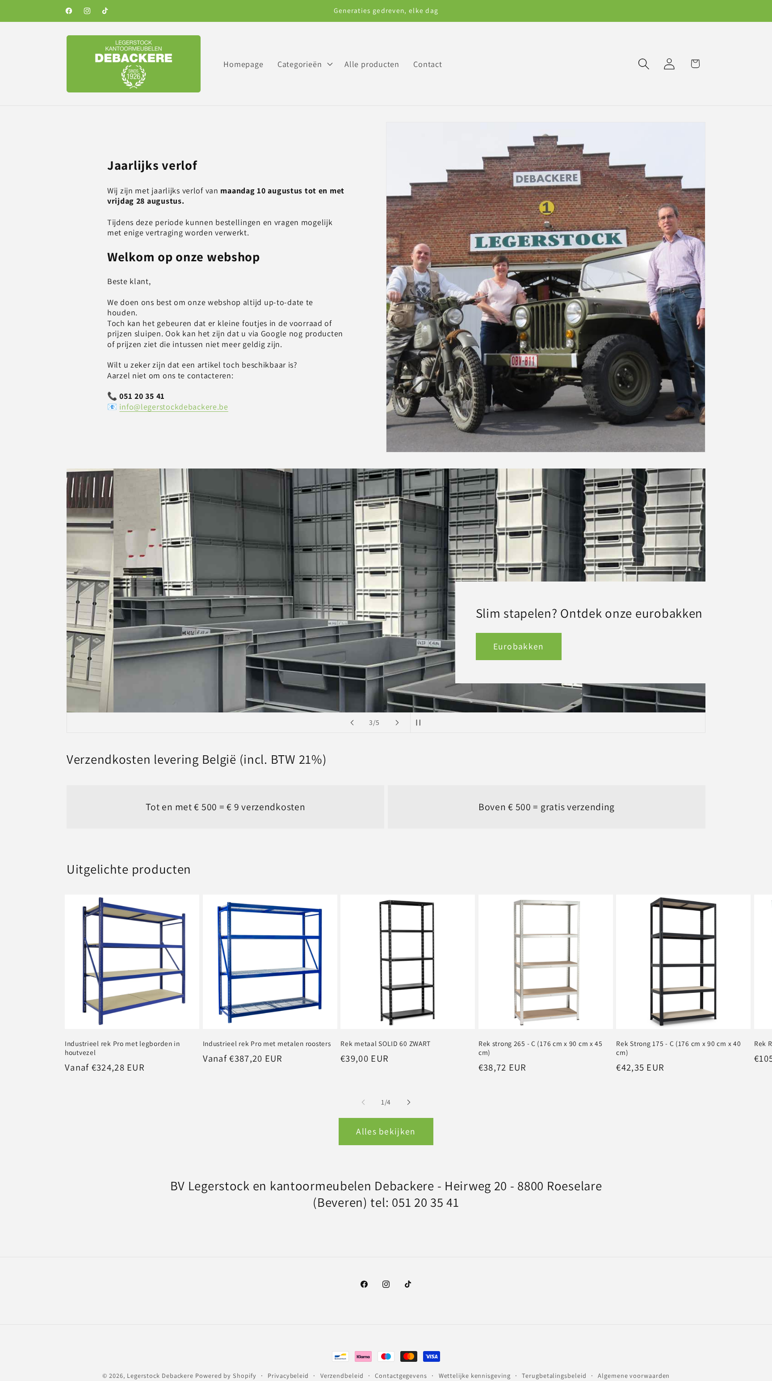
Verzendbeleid (342, 1375)
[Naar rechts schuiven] (409, 1102)
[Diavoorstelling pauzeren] (420, 722)
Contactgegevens (401, 1375)
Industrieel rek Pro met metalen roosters (267, 1043)
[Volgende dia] (397, 722)
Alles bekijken (385, 1131)
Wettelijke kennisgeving (475, 1375)
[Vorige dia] (352, 722)
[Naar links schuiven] (363, 1102)
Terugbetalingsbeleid (554, 1375)
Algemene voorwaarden (634, 1375)
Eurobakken (471, 647)
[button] (303, 64)
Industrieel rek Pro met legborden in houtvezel (122, 1048)
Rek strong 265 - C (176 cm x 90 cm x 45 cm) (540, 1048)
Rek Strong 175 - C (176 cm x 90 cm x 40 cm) (678, 1048)
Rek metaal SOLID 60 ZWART (385, 1043)
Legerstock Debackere (160, 1375)
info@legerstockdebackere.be (173, 407)
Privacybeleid (288, 1375)
